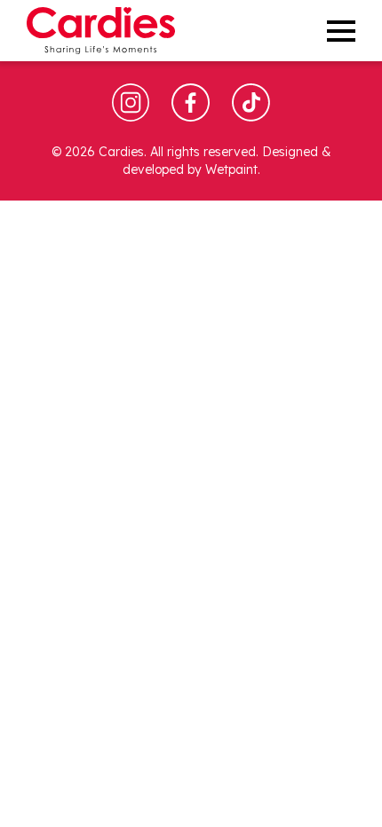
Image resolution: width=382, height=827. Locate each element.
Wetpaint (231, 169)
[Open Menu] (341, 31)
